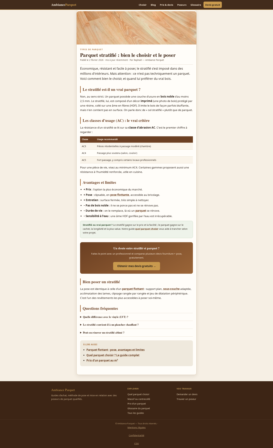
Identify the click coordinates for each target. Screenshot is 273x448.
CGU (136, 443)
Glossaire (196, 4)
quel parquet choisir (146, 228)
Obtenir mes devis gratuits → (136, 266)
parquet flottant (133, 289)
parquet (140, 210)
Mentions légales (136, 427)
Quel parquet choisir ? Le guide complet (112, 355)
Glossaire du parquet (138, 408)
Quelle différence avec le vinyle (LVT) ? (105, 317)
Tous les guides (135, 412)
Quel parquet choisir (138, 394)
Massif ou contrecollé (138, 399)
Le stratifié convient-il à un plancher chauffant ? (111, 325)
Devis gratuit (212, 4)
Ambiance (63, 4)
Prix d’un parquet (136, 403)
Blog (153, 4)
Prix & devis (166, 4)
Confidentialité (136, 435)
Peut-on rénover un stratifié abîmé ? (103, 332)
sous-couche (171, 289)
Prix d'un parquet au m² (102, 360)
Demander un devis (187, 394)
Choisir (143, 4)
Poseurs (181, 4)
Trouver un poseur (186, 399)
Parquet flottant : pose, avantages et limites (115, 350)
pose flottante (119, 195)
